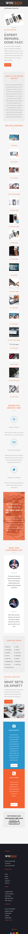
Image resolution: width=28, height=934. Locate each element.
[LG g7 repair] (14, 158)
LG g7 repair (14, 161)
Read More (7, 64)
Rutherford (18, 661)
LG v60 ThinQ (14, 396)
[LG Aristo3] (14, 142)
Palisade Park (9, 661)
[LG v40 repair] (14, 320)
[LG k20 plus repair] (14, 223)
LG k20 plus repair (14, 226)
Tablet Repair (8, 896)
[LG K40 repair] (14, 255)
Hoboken (8, 652)
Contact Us (14, 804)
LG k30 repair (14, 243)
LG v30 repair (14, 307)
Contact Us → (14, 820)
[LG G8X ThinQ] (14, 206)
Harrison (18, 649)
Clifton (17, 646)
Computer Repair (9, 891)
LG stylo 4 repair (14, 291)
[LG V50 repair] (14, 344)
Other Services (8, 900)
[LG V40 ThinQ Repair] (14, 336)
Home (6, 874)
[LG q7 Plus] (14, 271)
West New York (9, 667)
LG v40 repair (14, 324)
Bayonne (8, 646)
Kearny (7, 655)
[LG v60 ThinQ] (14, 393)
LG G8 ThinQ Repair (14, 194)
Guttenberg (8, 649)
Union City (18, 664)
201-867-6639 (11, 861)
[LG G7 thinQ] (14, 174)
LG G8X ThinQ (14, 210)
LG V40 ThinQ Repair (14, 340)
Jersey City (18, 652)
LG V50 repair (14, 348)
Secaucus (8, 664)
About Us (7, 883)
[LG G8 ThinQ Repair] (14, 190)
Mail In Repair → (14, 822)
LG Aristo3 (14, 145)
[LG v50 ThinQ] (14, 360)
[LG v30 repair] (14, 304)
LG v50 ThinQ (14, 364)
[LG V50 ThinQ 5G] (14, 377)
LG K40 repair (14, 259)
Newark (17, 658)
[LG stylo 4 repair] (14, 288)
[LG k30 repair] (14, 239)
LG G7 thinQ (14, 178)
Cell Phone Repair (9, 893)
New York (8, 658)
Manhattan (18, 655)
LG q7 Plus (14, 275)
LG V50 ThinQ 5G (14, 380)
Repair (6, 876)
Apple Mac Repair (9, 898)
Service (6, 878)
